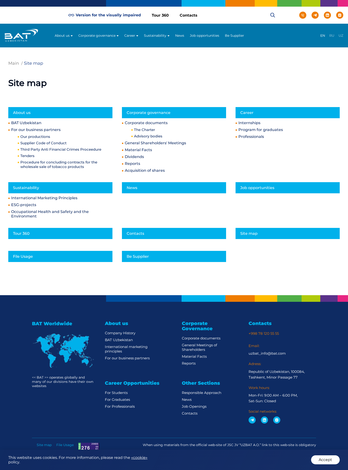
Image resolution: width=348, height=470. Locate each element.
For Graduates (117, 399)
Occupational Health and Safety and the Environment (50, 213)
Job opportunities (204, 35)
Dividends (134, 156)
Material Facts (138, 150)
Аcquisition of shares (145, 170)
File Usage (23, 256)
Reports (132, 163)
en (322, 35)
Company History (120, 333)
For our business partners (36, 129)
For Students (116, 392)
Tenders (27, 156)
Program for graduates (260, 129)
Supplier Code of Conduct (43, 143)
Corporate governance (97, 35)
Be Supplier (234, 35)
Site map (249, 233)
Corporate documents (146, 123)
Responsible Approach (201, 392)
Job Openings (194, 406)
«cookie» (139, 457)
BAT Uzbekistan (26, 123)
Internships (249, 123)
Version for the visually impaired (108, 15)
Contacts (188, 15)
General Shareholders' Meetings (155, 143)
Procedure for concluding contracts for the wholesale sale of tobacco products (58, 164)
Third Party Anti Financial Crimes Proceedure (60, 149)
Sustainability (155, 35)
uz (341, 35)
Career (129, 35)
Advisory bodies (148, 136)
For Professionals (120, 406)
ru (331, 35)
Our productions (35, 136)
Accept (325, 459)
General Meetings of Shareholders (199, 347)
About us (62, 35)
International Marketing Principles (44, 198)
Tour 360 (160, 15)
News (179, 35)
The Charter (144, 129)
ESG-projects (23, 205)
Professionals (251, 136)
